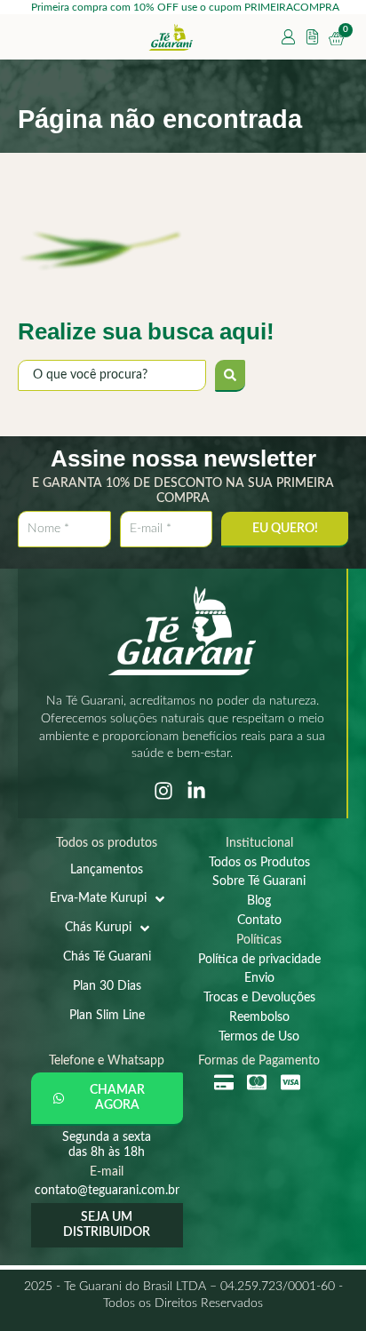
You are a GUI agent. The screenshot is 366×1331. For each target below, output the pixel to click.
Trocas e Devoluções (259, 998)
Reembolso (259, 1017)
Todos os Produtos (259, 863)
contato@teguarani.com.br (107, 1190)
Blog (259, 901)
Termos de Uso (259, 1037)
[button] (107, 1099)
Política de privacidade (259, 959)
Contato (259, 920)
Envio (259, 978)
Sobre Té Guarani (259, 881)
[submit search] (230, 376)
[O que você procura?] (112, 375)
